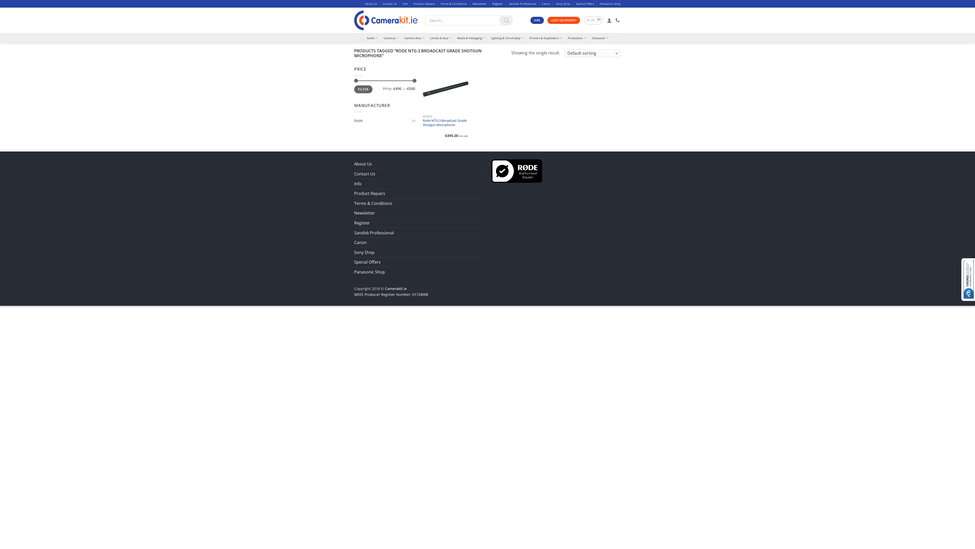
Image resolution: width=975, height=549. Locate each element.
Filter (363, 89)
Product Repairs (424, 4)
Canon (546, 4)
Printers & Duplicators (544, 38)
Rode (358, 120)
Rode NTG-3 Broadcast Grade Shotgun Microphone (445, 123)
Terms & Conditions (454, 4)
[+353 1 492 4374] (618, 20)
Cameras (389, 38)
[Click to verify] (516, 171)
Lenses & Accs (439, 38)
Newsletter (480, 4)
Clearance (598, 38)
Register (497, 4)
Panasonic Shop (610, 4)
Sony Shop (563, 4)
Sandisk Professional (522, 4)
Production (575, 38)
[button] (593, 20)
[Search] (506, 20)
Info (405, 4)
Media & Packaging (469, 38)
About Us (371, 4)
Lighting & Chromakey (506, 38)
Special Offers (585, 4)
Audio (371, 38)
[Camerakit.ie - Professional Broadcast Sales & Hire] (385, 20)
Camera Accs (412, 38)
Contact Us (390, 4)
